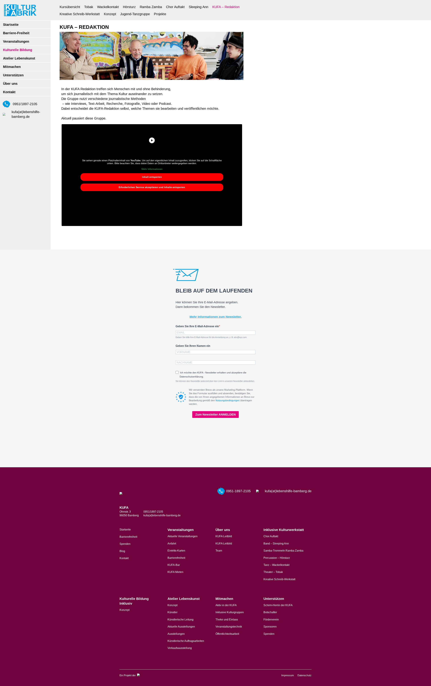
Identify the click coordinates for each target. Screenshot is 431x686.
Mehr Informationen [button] (151, 169)
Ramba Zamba (151, 7)
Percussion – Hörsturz (276, 557)
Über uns (10, 83)
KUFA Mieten (175, 572)
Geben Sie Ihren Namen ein (193, 345)
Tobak (88, 7)
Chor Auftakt (175, 7)
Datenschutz (304, 675)
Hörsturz (129, 7)
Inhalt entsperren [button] (152, 177)
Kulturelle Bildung (17, 50)
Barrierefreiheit (128, 536)
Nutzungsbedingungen (228, 400)
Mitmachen (12, 67)
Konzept (110, 14)
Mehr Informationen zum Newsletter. (216, 316)
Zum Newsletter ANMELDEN (215, 414)
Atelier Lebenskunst (19, 58)
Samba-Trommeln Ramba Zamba (283, 550)
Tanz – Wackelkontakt (276, 564)
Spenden (125, 543)
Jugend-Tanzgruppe (135, 14)
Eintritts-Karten (176, 550)
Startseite (11, 24)
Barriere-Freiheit (16, 33)
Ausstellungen (176, 633)
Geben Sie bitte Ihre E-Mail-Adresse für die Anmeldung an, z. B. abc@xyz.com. (211, 337)
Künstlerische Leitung (180, 619)
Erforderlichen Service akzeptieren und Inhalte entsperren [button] (152, 187)
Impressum (287, 675)
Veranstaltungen (16, 41)
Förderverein (271, 619)
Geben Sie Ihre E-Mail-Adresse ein (197, 326)
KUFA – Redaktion (226, 7)
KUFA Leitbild (224, 536)
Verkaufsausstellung (180, 648)
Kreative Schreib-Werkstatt (80, 14)
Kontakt (9, 92)
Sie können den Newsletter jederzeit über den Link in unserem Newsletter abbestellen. (215, 381)
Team (219, 550)
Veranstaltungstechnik (229, 626)
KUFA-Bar (174, 564)
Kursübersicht (70, 7)
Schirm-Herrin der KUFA (278, 605)
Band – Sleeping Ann (276, 543)
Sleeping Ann (198, 7)
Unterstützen (13, 75)
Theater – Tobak (273, 572)
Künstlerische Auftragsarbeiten (186, 640)
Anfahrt (172, 543)
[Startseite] (20, 10)
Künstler (172, 612)
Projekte (160, 14)
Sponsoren (270, 626)
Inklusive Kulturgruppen (230, 612)
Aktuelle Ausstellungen (181, 626)
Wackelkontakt (108, 7)
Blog (122, 551)
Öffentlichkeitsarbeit (227, 633)
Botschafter (270, 612)
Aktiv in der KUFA (226, 605)
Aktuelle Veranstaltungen (182, 536)
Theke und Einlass (227, 619)
